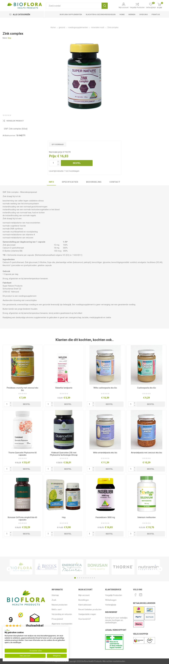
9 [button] (92, 577)
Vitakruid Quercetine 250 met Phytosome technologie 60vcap (64, 453)
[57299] (64, 494)
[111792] (64, 429)
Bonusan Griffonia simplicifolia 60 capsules (22, 518)
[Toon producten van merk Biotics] (46, 566)
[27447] (64, 365)
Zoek (105, 6)
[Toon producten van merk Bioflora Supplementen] (21, 566)
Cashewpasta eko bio (146, 388)
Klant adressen (84, 605)
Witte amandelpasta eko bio (105, 452)
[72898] (22, 429)
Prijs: (53, 156)
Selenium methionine (146, 517)
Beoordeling (94, 182)
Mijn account (123, 7)
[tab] (51, 182)
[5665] (146, 365)
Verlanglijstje (110, 605)
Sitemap (55, 595)
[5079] (146, 429)
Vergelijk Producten (137, 7)
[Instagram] (141, 595)
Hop (64, 517)
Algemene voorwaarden (62, 624)
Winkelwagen (110, 600)
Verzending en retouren (62, 614)
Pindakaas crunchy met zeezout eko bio (22, 389)
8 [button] (90, 577)
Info (51, 182)
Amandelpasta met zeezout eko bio (146, 452)
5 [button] (83, 577)
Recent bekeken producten (90, 609)
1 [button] (75, 578)
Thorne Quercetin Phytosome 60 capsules (22, 453)
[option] (21, 566)
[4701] (105, 429)
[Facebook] (135, 595)
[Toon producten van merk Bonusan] (97, 566)
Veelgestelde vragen (87, 614)
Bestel (77, 163)
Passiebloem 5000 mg (105, 517)
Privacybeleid (57, 619)
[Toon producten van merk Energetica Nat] (72, 566)
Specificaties (70, 182)
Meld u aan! (57, 609)
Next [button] (160, 569)
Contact (114, 182)
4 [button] (81, 577)
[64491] (146, 494)
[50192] (22, 494)
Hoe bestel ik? (84, 619)
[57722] (105, 494)
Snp (9, 38)
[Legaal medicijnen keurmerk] (114, 649)
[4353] (22, 365)
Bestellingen (83, 600)
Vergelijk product (15, 121)
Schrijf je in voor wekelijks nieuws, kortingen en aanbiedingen (116, 620)
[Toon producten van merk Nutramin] (148, 566)
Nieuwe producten (59, 605)
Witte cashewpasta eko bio (105, 388)
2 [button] (77, 577)
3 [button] (79, 577)
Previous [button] (8, 569)
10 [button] (94, 577)
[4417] (105, 365)
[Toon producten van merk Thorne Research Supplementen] (123, 566)
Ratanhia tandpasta (63, 388)
